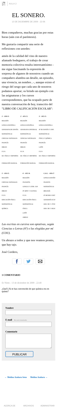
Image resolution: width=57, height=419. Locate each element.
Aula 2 (13, 3)
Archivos (28, 406)
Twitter (28, 261)
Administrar (47, 406)
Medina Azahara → (39, 377)
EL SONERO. (28, 15)
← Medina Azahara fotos (16, 377)
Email (40, 261)
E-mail (16, 320)
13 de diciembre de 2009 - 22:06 (28, 21)
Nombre (9, 308)
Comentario (11, 331)
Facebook (16, 261)
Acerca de (9, 406)
